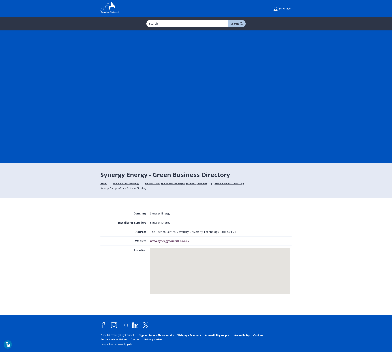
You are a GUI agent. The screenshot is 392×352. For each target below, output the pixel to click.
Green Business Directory (229, 183)
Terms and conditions (113, 339)
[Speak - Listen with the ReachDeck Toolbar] (8, 344)
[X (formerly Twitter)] (145, 325)
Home (103, 183)
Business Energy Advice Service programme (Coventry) (176, 183)
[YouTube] (124, 325)
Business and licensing (126, 183)
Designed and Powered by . (116, 344)
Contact (136, 339)
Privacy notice (153, 339)
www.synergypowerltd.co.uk (169, 241)
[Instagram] (114, 325)
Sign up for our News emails (156, 335)
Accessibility (242, 335)
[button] (220, 269)
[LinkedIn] (135, 325)
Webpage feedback (189, 335)
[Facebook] (103, 325)
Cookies (258, 335)
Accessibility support (218, 335)
